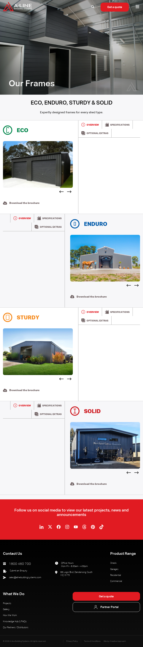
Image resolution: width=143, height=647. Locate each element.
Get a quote (114, 7)
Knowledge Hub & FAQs (15, 621)
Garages (114, 569)
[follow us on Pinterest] (93, 527)
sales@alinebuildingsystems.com (25, 577)
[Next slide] (70, 192)
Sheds (113, 563)
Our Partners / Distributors (15, 627)
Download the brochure (24, 203)
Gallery (6, 609)
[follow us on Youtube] (76, 527)
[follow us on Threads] (84, 527)
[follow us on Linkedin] (41, 527)
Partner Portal (109, 607)
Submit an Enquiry (18, 571)
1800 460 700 (20, 564)
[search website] (93, 7)
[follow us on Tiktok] (101, 527)
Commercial (116, 581)
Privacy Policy (72, 641)
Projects (7, 603)
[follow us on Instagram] (67, 527)
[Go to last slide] (61, 192)
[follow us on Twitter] (50, 527)
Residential (115, 575)
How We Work (10, 615)
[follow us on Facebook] (59, 527)
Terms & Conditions (92, 641)
